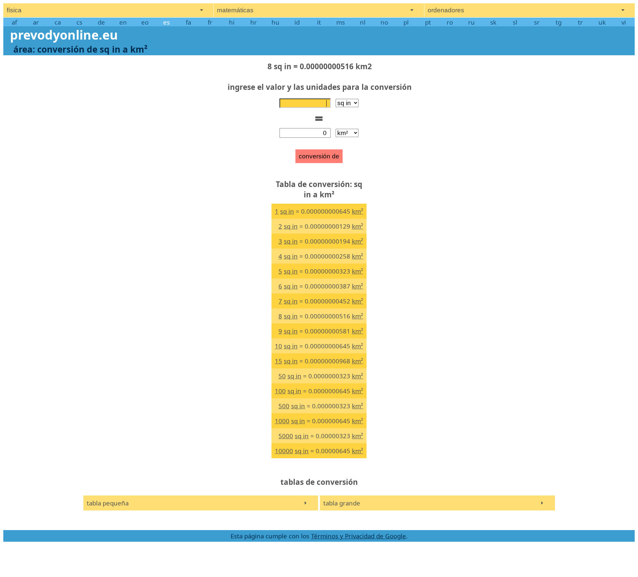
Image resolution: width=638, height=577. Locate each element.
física (14, 10)
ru (471, 22)
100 (280, 391)
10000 (284, 451)
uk (602, 22)
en (123, 22)
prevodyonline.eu (64, 34)
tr (580, 22)
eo (145, 22)
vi (623, 22)
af (14, 22)
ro (450, 22)
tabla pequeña (108, 503)
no (384, 22)
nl (363, 22)
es (166, 22)
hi (232, 22)
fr (210, 22)
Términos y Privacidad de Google (358, 536)
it (319, 22)
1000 (282, 421)
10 (278, 346)
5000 (285, 436)
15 (278, 361)
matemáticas (235, 10)
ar (36, 22)
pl (406, 22)
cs (79, 22)
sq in (287, 211)
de (101, 22)
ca (57, 22)
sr (537, 22)
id (297, 22)
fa (188, 22)
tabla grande (341, 503)
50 (282, 376)
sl (515, 22)
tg (559, 22)
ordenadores (446, 10)
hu (275, 22)
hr (253, 22)
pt (428, 22)
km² (357, 211)
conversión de (319, 156)
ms (340, 22)
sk (493, 22)
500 (283, 406)
